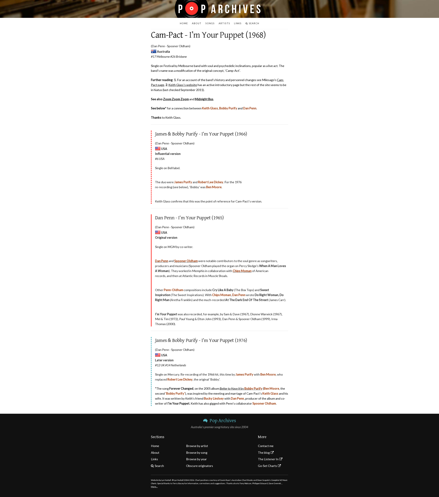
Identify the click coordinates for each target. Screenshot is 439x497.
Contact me (266, 446)
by (241, 388)
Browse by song (196, 452)
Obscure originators (199, 466)
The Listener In (268, 459)
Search (159, 466)
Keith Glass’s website (182, 85)
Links (154, 459)
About (155, 452)
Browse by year (196, 459)
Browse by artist (197, 446)
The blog (264, 452)
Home (155, 446)
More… (154, 486)
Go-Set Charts (267, 466)
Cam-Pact (167, 35)
